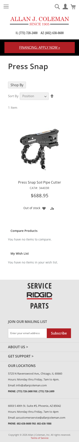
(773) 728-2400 (25, 391)
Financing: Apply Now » (39, 47)
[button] (44, 208)
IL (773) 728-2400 (26, 33)
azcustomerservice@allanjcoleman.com (40, 417)
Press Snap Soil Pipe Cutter (39, 182)
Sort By (13, 96)
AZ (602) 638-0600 (52, 33)
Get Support (19, 356)
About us (16, 347)
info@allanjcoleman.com (31, 385)
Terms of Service (39, 437)
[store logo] (39, 21)
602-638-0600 (24, 423)
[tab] (43, 356)
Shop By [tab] (17, 85)
